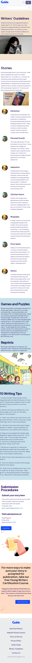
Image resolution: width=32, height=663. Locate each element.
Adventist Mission (16, 629)
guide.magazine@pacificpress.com (12, 508)
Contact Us (16, 653)
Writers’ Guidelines (16, 649)
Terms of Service (16, 637)
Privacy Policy (16, 641)
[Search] (29, 7)
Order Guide (16, 645)
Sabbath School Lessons (16, 633)
